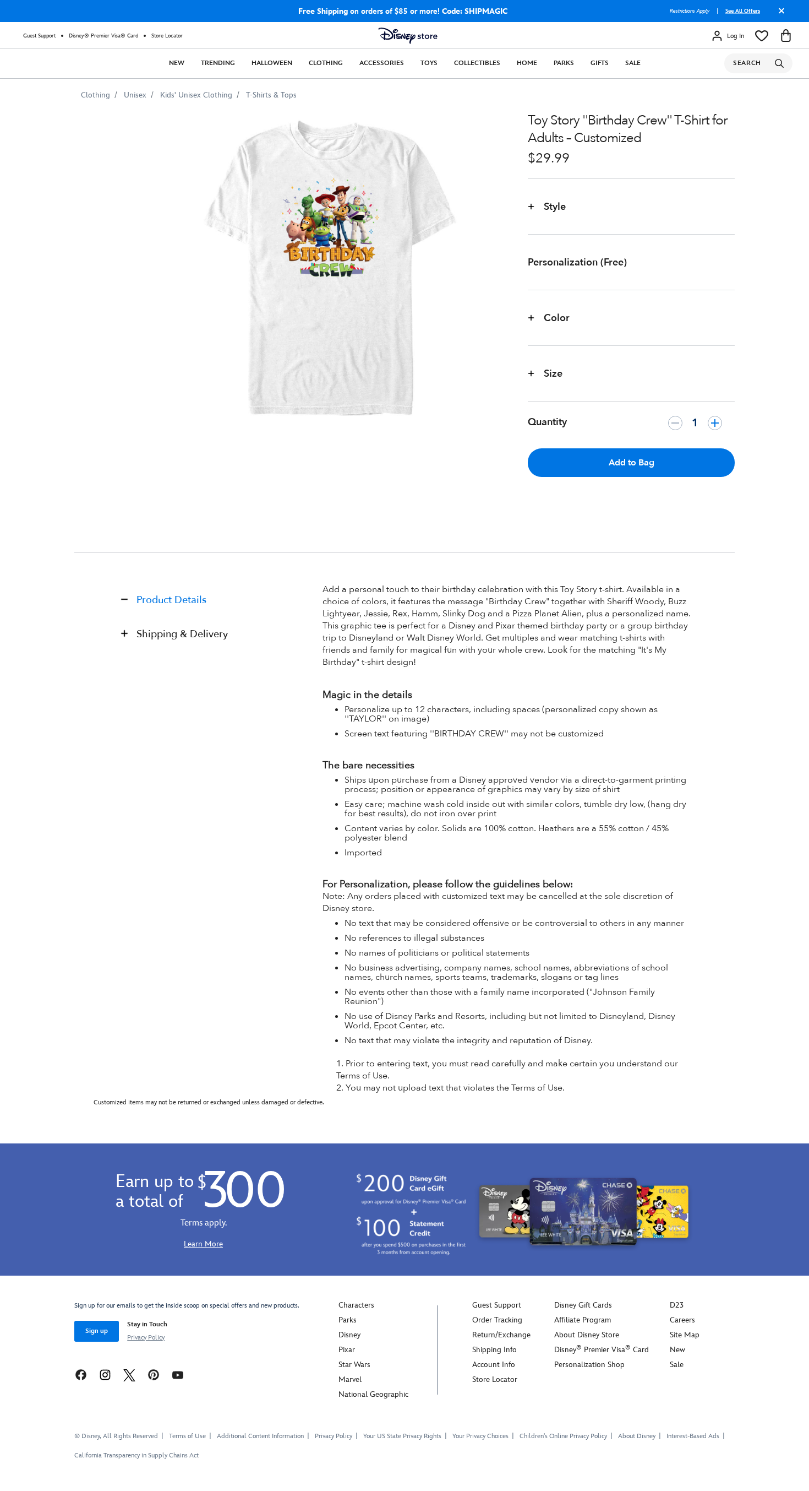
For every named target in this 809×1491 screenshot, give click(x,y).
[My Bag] (785, 35)
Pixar (346, 1349)
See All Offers (742, 11)
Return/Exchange (501, 1335)
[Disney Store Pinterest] (153, 1374)
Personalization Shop (589, 1364)
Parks (564, 63)
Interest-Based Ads (692, 1436)
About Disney (636, 1436)
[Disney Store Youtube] (177, 1374)
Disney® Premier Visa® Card (103, 35)
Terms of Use (187, 1436)
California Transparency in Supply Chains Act (136, 1455)
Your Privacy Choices (480, 1436)
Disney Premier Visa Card (601, 1349)
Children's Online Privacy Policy (563, 1436)
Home (527, 63)
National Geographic (373, 1394)
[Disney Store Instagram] (105, 1374)
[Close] (778, 15)
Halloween (272, 63)
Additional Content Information (260, 1436)
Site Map (684, 1335)
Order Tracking (497, 1320)
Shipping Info (494, 1349)
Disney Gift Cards (583, 1305)
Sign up (96, 1331)
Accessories (381, 63)
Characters (356, 1305)
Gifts (600, 63)
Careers (682, 1320)
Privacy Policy (146, 1337)
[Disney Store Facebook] (81, 1374)
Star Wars (354, 1364)
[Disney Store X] (129, 1374)
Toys (429, 63)
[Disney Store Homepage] (408, 36)
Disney (349, 1335)
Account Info (493, 1364)
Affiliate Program (582, 1320)
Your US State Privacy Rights (402, 1436)
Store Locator (167, 35)
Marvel (350, 1379)
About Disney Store (586, 1335)
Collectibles (477, 63)
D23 (677, 1305)
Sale (633, 63)
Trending (218, 63)
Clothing (326, 63)
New (176, 63)
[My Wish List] (761, 35)
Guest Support (39, 35)
